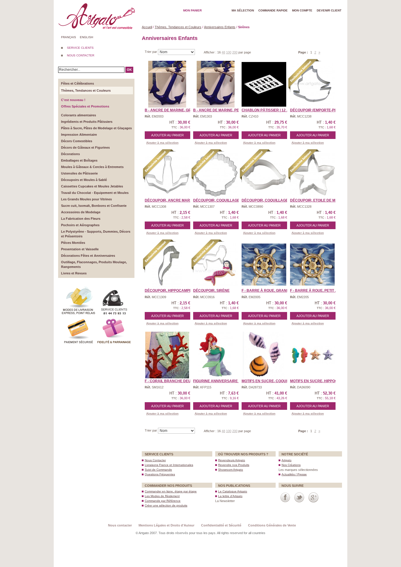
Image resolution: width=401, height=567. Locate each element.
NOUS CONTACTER (80, 55)
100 (228, 52)
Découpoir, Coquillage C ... (268, 200)
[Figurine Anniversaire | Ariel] (215, 355)
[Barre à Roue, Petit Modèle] (312, 264)
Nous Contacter (155, 460)
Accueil (147, 27)
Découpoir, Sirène (211, 290)
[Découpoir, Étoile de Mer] (312, 174)
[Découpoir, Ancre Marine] (167, 174)
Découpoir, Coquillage (216, 200)
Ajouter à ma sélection (162, 142)
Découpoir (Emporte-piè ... (315, 110)
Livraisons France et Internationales (169, 465)
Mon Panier (192, 10)
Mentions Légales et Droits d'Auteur (166, 525)
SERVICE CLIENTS (80, 47)
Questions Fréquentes (160, 474)
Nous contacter (120, 525)
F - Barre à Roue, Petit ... (314, 290)
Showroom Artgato (230, 469)
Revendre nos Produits (233, 465)
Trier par (151, 51)
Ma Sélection (243, 10)
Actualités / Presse (294, 474)
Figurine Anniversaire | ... (218, 381)
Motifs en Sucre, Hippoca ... (317, 381)
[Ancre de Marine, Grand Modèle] (167, 84)
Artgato (287, 460)
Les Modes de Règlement (162, 496)
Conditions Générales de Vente (272, 525)
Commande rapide (273, 10)
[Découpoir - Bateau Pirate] (312, 84)
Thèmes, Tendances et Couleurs (178, 27)
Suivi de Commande (158, 469)
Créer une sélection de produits (166, 505)
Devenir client (329, 10)
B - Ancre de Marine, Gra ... (171, 110)
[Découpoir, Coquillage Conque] (264, 174)
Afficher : (210, 52)
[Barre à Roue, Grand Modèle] (264, 264)
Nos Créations (291, 465)
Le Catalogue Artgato (232, 491)
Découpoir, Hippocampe (168, 290)
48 (223, 52)
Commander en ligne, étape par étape (171, 491)
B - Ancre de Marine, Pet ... (219, 110)
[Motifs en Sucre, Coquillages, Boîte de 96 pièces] (264, 355)
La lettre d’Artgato (230, 496)
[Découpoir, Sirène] (215, 264)
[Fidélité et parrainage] (114, 318)
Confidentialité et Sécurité (221, 525)
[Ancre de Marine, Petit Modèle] (215, 84)
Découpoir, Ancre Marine (170, 200)
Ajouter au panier (167, 135)
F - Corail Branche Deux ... (171, 381)
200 (234, 52)
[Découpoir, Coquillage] (215, 174)
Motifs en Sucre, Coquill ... (268, 381)
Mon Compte (302, 10)
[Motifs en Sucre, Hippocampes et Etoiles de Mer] (312, 355)
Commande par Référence (163, 500)
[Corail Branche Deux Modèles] (167, 355)
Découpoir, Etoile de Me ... (315, 200)
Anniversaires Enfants (219, 27)
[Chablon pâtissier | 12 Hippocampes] (264, 84)
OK (129, 69)
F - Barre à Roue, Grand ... (267, 290)
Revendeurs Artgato (231, 460)
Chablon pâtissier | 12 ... (265, 110)
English (86, 37)
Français (68, 37)
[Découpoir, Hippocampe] (167, 264)
